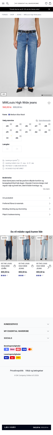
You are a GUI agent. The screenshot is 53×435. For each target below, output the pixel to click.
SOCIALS (8, 338)
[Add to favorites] (49, 103)
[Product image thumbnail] (42, 95)
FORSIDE (5, 15)
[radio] (7, 126)
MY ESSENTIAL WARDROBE (16, 331)
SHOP (12, 15)
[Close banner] (49, 9)
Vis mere (46, 189)
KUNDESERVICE (11, 324)
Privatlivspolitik (16, 371)
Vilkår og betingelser (34, 371)
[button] (26, 198)
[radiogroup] (26, 132)
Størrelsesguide (45, 120)
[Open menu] (2, 3)
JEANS (19, 15)
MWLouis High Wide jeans (32, 15)
